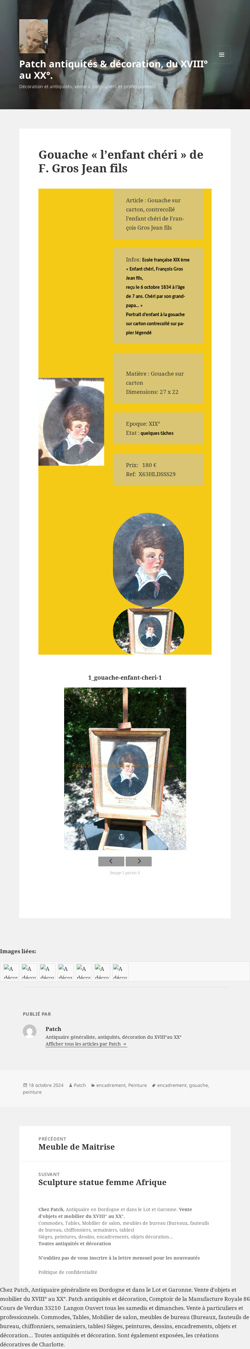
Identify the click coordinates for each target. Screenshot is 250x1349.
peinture (32, 1092)
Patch (80, 1085)
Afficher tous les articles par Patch (84, 1044)
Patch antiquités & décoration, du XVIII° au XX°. (113, 69)
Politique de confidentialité (67, 1272)
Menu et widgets (222, 63)
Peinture (137, 1085)
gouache (198, 1085)
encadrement (111, 1085)
